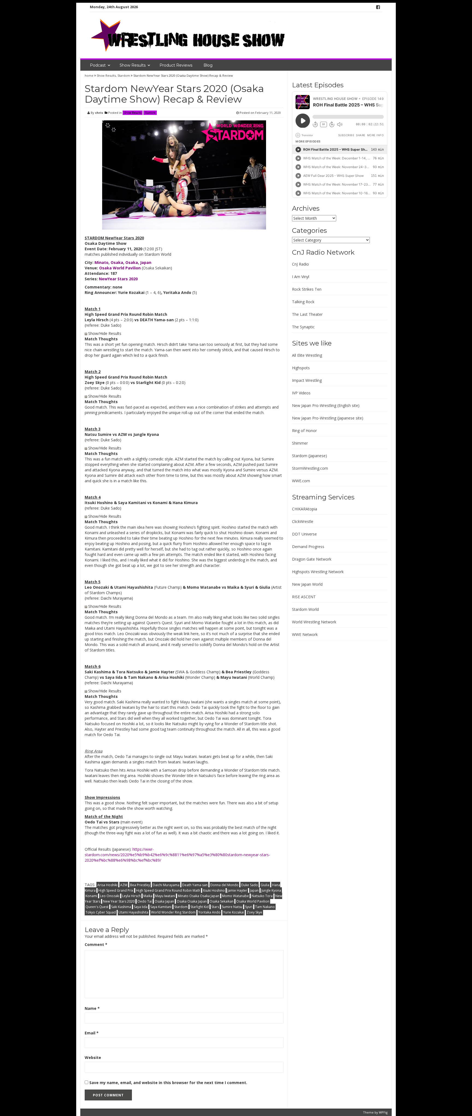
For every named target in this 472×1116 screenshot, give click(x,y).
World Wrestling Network (314, 621)
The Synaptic (303, 326)
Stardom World (305, 609)
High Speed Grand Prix (115, 890)
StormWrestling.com (310, 468)
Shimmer (300, 443)
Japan (254, 890)
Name (92, 1008)
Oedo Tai (144, 901)
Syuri (248, 906)
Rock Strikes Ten (306, 289)
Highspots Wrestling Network (318, 571)
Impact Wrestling (307, 380)
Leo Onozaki (109, 896)
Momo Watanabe (235, 896)
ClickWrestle (302, 521)
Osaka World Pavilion (252, 901)
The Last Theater (307, 314)
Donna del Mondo (224, 885)
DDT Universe (304, 534)
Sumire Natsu (232, 906)
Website (93, 1057)
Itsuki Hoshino (214, 890)
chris (99, 113)
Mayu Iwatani (165, 896)
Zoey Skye (254, 912)
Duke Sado (249, 885)
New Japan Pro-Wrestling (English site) (325, 405)
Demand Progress (308, 546)
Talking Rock (303, 301)
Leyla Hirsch (131, 896)
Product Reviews (176, 65)
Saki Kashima (121, 906)
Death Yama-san (195, 885)
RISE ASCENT (304, 596)
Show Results (133, 65)
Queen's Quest (96, 906)
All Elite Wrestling (307, 355)
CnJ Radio (300, 264)
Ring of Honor (304, 430)
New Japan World (307, 584)
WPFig (383, 1112)
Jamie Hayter (237, 890)
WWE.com (301, 480)
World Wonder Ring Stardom (173, 912)
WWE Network (305, 634)
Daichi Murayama (166, 885)
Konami (91, 896)
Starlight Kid (199, 906)
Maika (147, 896)
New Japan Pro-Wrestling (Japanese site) (327, 418)
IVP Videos (301, 392)
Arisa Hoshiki (107, 885)
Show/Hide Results (104, 333)
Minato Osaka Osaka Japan (198, 896)
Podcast (98, 65)
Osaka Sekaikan (157, 267)
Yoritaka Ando (209, 912)
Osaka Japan (164, 901)
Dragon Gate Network (311, 559)
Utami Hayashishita (133, 912)
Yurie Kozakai (233, 912)
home (89, 75)
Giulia (265, 885)
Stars (215, 906)
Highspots (301, 367)
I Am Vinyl (300, 276)
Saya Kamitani (161, 906)
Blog (208, 65)
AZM (123, 885)
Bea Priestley (140, 885)
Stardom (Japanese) (309, 455)
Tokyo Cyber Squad (100, 912)
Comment (96, 944)
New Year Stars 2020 (119, 901)
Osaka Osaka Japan (192, 901)
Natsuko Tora (262, 896)
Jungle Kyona (271, 890)
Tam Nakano (265, 906)
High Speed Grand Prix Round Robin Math (168, 890)
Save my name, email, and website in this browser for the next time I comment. (168, 1082)
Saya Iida (141, 906)
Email (92, 1032)
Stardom (123, 75)
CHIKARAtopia (304, 508)
